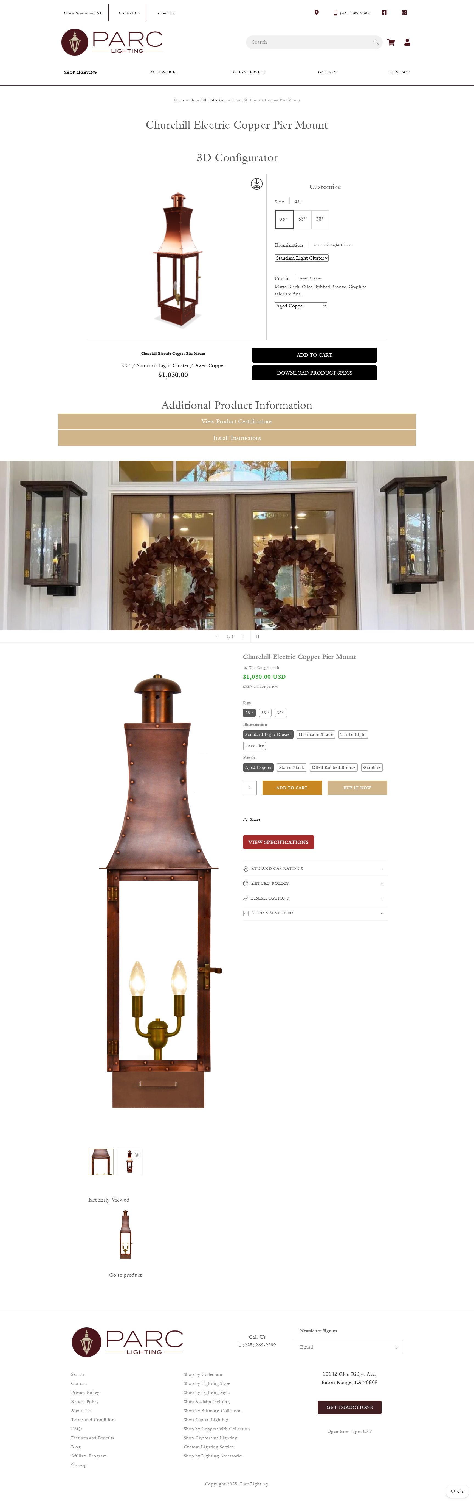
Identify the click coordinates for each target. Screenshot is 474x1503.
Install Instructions (237, 438)
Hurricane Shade (316, 734)
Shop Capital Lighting (206, 1419)
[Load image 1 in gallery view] (101, 1162)
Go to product (125, 1275)
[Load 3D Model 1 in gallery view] (130, 1162)
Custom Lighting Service (209, 1446)
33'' (265, 713)
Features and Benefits (92, 1437)
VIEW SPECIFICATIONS (279, 842)
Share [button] (255, 819)
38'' (281, 713)
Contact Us (129, 12)
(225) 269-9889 (355, 12)
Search (77, 1374)
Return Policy (85, 1401)
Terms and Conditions (93, 1419)
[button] (391, 42)
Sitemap (79, 1465)
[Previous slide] (217, 636)
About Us (165, 12)
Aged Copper (258, 767)
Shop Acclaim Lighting (207, 1401)
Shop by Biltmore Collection (213, 1410)
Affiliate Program (88, 1455)
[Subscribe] (395, 1347)
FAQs (77, 1428)
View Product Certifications (237, 421)
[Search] (375, 42)
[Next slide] (243, 636)
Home (179, 100)
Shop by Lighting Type (207, 1383)
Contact (79, 1383)
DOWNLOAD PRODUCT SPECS (314, 373)
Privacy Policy (85, 1392)
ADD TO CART (314, 355)
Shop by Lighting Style (207, 1392)
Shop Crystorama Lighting (211, 1437)
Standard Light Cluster (268, 734)
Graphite (372, 767)
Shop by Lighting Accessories (213, 1455)
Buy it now (357, 787)
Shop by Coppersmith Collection (217, 1428)
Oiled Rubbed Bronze (334, 767)
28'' (249, 713)
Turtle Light (353, 734)
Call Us (257, 1337)
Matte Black (291, 767)
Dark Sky (254, 745)
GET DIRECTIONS (349, 1407)
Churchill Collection (208, 100)
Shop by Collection (203, 1374)
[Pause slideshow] (256, 636)
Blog (76, 1446)
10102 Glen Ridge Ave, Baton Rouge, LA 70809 (349, 1378)
